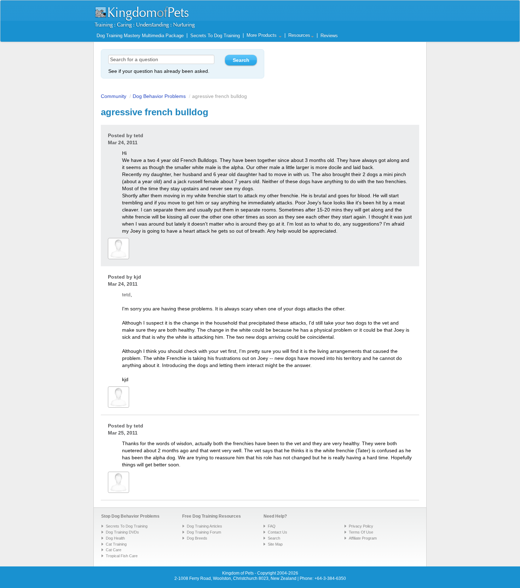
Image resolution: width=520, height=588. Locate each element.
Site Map (275, 544)
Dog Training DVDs (122, 532)
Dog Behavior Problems (159, 96)
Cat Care (113, 550)
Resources (299, 35)
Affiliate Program (363, 538)
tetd (138, 135)
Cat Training (116, 544)
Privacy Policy (361, 526)
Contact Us (277, 532)
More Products (262, 35)
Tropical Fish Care (122, 556)
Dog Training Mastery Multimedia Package (140, 35)
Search (274, 538)
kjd (137, 277)
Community (113, 96)
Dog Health (115, 538)
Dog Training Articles (204, 526)
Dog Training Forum (204, 532)
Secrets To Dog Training (215, 35)
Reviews (329, 35)
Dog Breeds (197, 538)
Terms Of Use (361, 532)
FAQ (272, 526)
